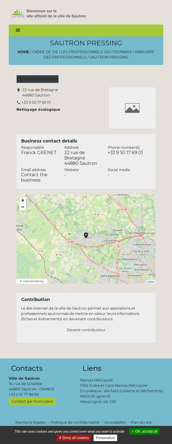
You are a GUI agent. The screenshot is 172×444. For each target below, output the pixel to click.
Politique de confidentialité (75, 422)
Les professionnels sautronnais (96, 52)
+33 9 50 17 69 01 (36, 102)
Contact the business (34, 177)
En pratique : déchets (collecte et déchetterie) (121, 391)
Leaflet (150, 281)
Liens (91, 368)
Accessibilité (115, 422)
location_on (83, 233)
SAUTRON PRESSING (109, 57)
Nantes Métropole (96, 380)
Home (23, 52)
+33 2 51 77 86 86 (24, 394)
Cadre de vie (45, 52)
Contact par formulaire (32, 401)
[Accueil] (56, 12)
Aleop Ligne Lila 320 (98, 402)
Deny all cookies (75, 438)
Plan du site (141, 422)
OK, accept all (145, 431)
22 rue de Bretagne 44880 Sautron (40, 92)
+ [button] (22, 200)
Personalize (105, 438)
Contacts (27, 368)
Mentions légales (30, 422)
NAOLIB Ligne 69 (95, 396)
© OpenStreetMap (32, 281)
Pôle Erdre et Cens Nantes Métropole (114, 385)
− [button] (22, 207)
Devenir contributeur (86, 330)
